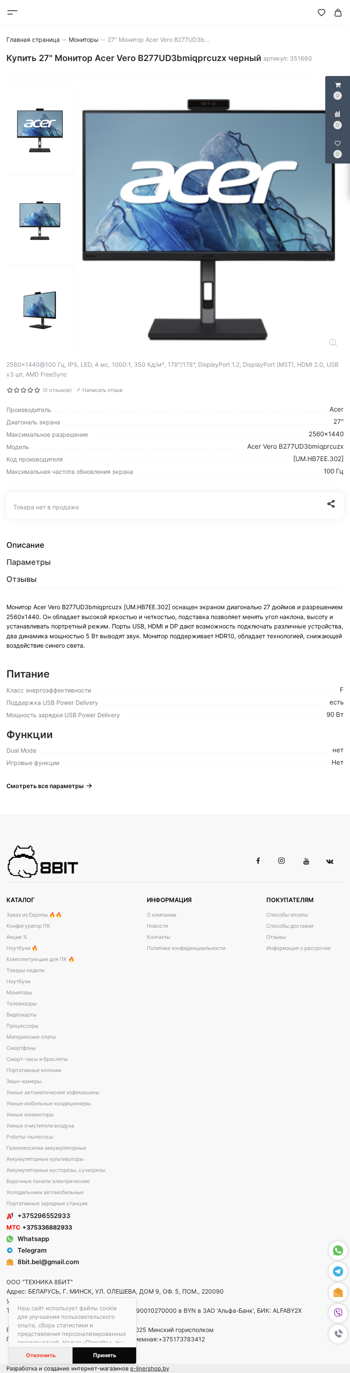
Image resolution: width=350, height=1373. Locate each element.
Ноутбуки (18, 981)
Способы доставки (289, 926)
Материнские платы (31, 1037)
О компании (161, 914)
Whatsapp (33, 1239)
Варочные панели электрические (48, 1181)
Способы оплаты (287, 914)
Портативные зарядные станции (47, 1203)
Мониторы (19, 992)
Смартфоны (21, 1048)
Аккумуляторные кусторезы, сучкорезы (55, 1170)
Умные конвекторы (30, 1114)
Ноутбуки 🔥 (22, 948)
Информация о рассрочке (298, 948)
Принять (104, 1355)
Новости (157, 926)
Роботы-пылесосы (29, 1136)
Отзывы (276, 937)
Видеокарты (21, 1014)
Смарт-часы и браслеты (37, 1059)
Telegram (32, 1250)
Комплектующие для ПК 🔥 (40, 959)
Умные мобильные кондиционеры (48, 1103)
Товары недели (25, 970)
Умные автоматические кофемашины (52, 1092)
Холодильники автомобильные (45, 1192)
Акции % (16, 937)
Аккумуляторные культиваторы (45, 1159)
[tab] (175, 545)
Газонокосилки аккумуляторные (46, 1148)
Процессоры (22, 1025)
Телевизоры (21, 1003)
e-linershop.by (149, 1368)
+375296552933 (44, 1216)
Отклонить (40, 1355)
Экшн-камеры (23, 1081)
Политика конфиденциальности (186, 948)
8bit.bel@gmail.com (48, 1262)
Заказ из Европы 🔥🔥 (34, 914)
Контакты (158, 937)
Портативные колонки (33, 1070)
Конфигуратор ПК (28, 926)
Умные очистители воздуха (40, 1125)
